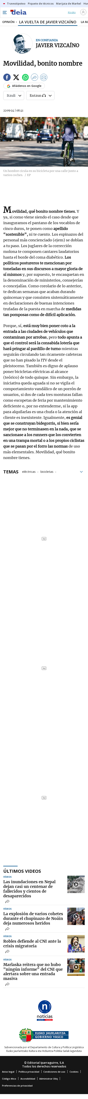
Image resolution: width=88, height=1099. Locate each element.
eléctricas (29, 471)
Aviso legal (8, 1071)
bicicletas (47, 471)
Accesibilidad (27, 1078)
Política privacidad (29, 1071)
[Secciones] (4, 12)
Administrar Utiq (48, 1078)
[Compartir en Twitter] (16, 78)
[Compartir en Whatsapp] (25, 78)
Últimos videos (22, 871)
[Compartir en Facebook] (7, 78)
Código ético (9, 1078)
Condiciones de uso (54, 1071)
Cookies (74, 1071)
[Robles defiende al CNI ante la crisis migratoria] (76, 943)
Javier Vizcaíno (57, 45)
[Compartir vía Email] (43, 78)
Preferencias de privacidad (17, 1085)
